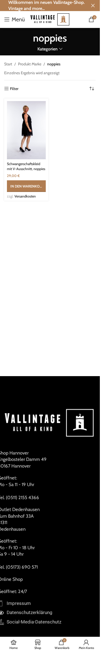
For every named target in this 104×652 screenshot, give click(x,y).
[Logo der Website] (50, 18)
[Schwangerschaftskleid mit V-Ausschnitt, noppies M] (26, 130)
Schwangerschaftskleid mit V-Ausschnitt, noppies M (26, 169)
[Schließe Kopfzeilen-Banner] (93, 5)
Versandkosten (25, 196)
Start (8, 63)
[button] (26, 186)
